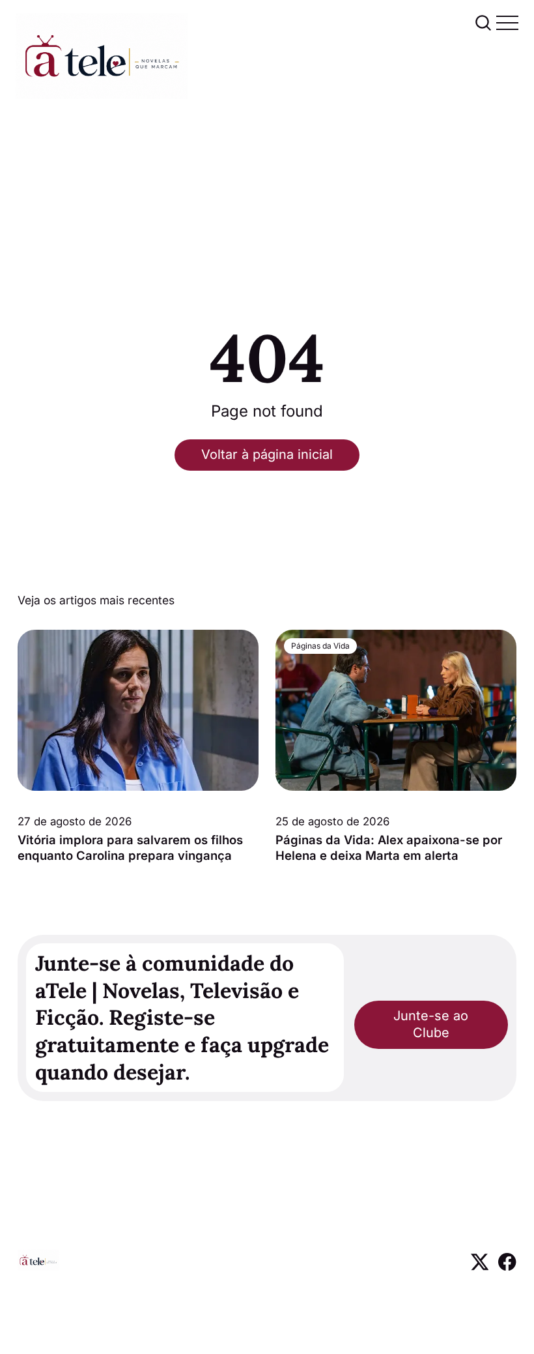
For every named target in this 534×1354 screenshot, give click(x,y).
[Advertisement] (267, 197)
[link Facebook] (507, 1266)
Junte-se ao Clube (430, 1024)
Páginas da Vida (320, 646)
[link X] (479, 1266)
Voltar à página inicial (267, 454)
